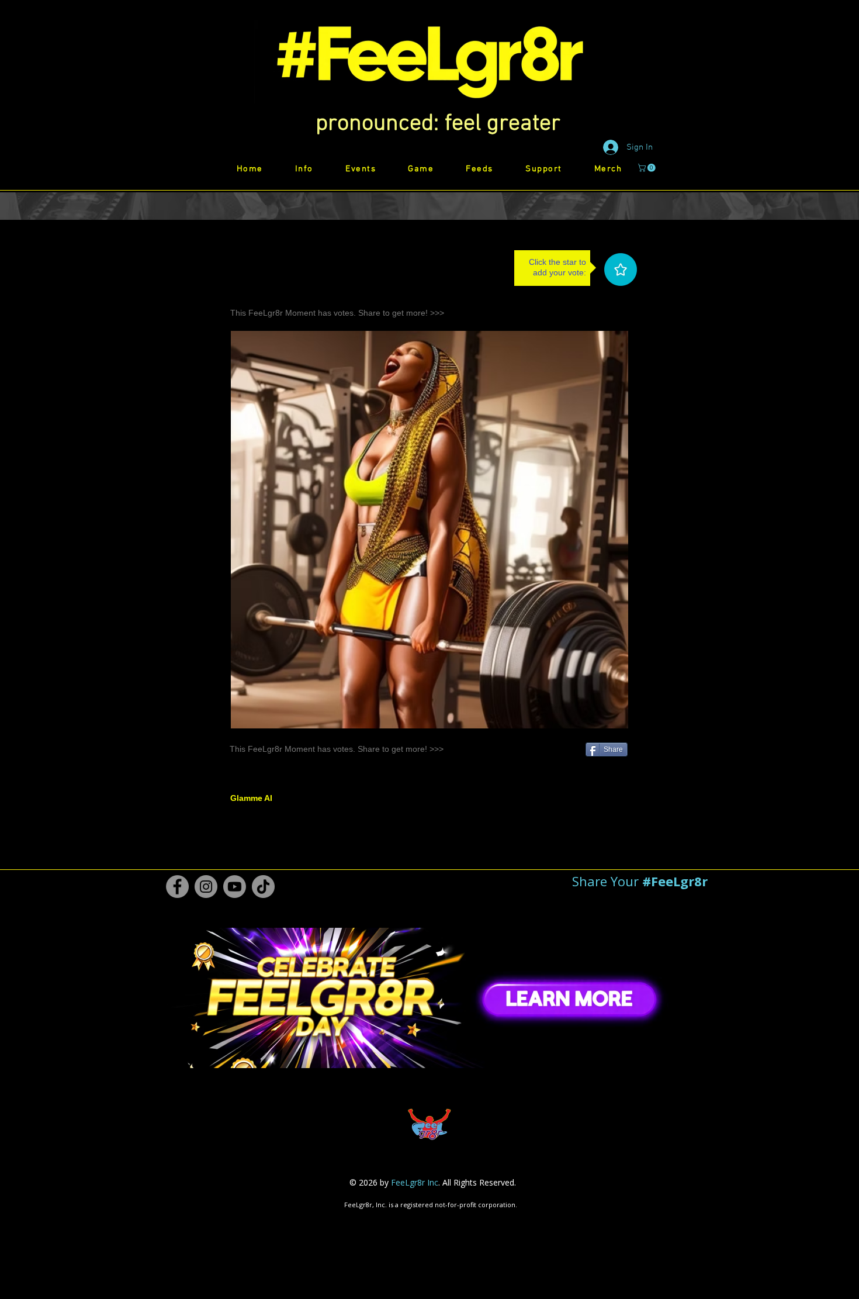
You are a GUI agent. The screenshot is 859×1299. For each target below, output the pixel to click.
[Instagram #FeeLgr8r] (206, 886)
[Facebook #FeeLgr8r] (177, 886)
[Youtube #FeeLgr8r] (234, 886)
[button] (438, 124)
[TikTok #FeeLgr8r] (263, 886)
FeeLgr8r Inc (414, 1182)
